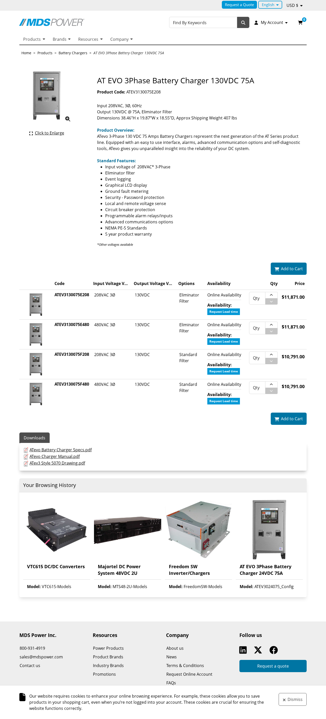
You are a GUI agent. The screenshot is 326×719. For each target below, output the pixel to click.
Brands (59, 39)
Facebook (274, 650)
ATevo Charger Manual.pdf (55, 456)
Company (119, 39)
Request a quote (273, 666)
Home (26, 52)
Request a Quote (239, 4)
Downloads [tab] (34, 438)
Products (32, 39)
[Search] (243, 22)
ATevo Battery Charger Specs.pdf (61, 450)
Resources (88, 39)
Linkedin (244, 650)
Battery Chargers (73, 52)
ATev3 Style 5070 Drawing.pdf (57, 463)
